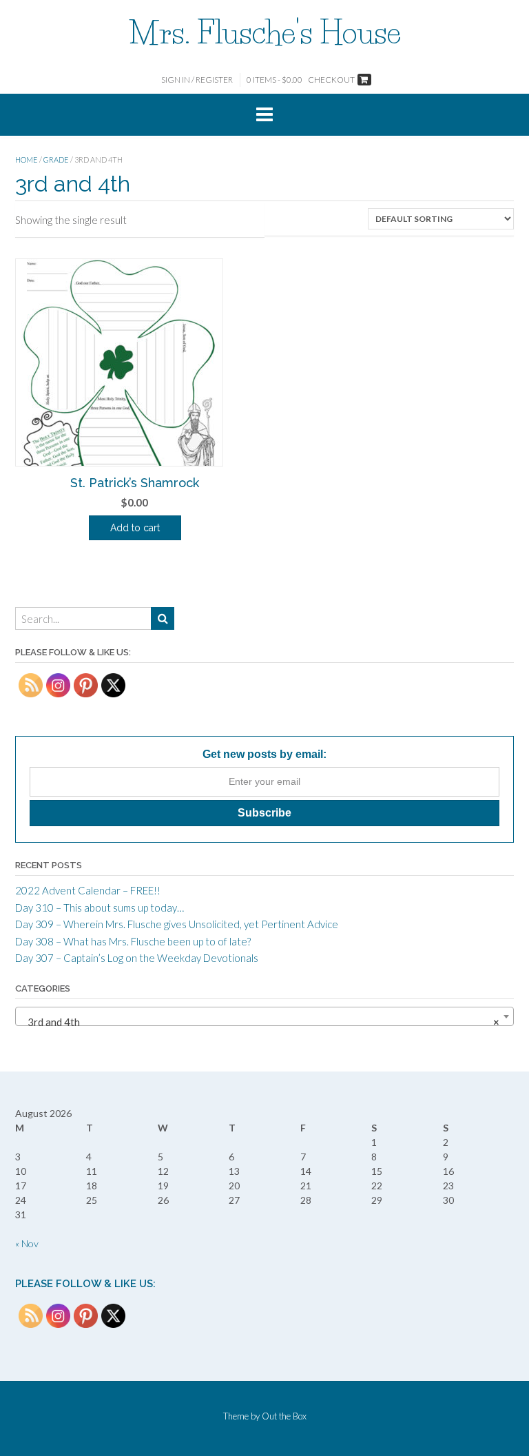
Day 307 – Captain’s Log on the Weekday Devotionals (136, 958)
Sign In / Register (197, 79)
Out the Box (284, 1416)
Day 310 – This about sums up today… (99, 907)
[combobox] (264, 1016)
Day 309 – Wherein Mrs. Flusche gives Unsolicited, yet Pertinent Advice (176, 924)
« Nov (27, 1243)
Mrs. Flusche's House (265, 32)
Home (26, 159)
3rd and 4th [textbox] (260, 1022)
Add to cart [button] (135, 527)
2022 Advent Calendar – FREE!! (87, 890)
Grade (56, 159)
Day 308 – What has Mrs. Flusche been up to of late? (133, 941)
